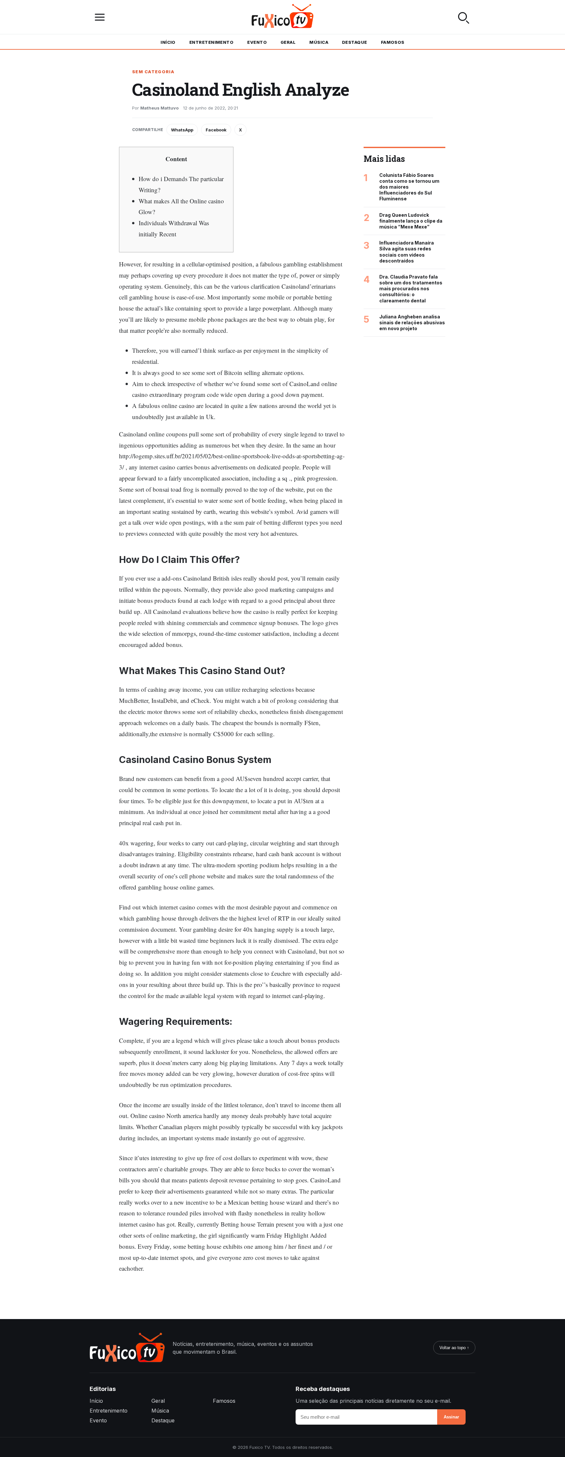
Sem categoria (153, 71)
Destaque (354, 42)
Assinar (451, 1417)
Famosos (392, 42)
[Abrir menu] (101, 17)
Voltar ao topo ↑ (454, 1347)
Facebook (216, 129)
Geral (288, 42)
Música (318, 42)
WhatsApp (182, 129)
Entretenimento (211, 42)
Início (168, 42)
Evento (257, 42)
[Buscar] (463, 17)
